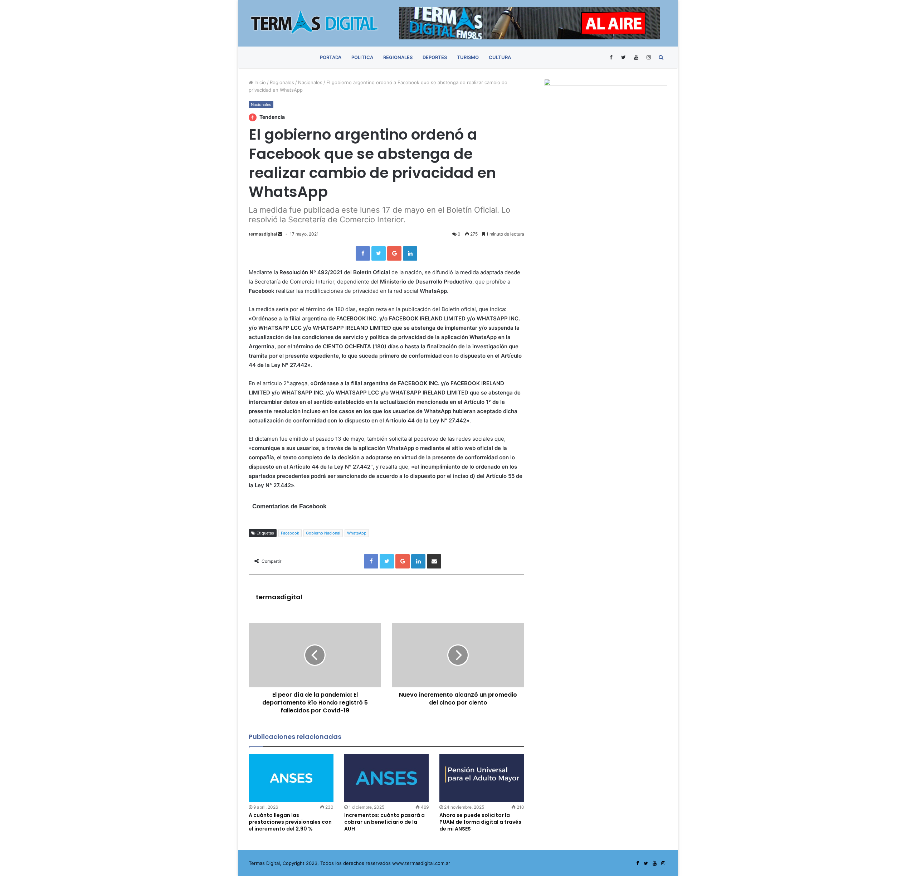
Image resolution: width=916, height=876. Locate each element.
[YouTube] (636, 57)
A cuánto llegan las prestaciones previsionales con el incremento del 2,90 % (290, 822)
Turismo (468, 57)
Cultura (500, 57)
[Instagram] (648, 57)
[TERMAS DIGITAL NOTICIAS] (315, 22)
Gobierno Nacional (323, 533)
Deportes (435, 57)
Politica (362, 57)
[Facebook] (611, 57)
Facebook (290, 533)
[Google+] (394, 253)
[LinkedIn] (410, 253)
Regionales (398, 57)
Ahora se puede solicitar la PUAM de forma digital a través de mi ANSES (480, 822)
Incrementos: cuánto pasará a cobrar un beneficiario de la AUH (384, 822)
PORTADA (330, 57)
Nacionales (310, 82)
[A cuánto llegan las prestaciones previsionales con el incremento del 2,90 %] (291, 778)
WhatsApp (356, 533)
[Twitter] (623, 57)
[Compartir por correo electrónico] (434, 561)
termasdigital (263, 234)
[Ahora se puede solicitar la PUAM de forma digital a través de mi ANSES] (481, 778)
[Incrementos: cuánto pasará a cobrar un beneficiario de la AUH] (386, 778)
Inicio (259, 82)
